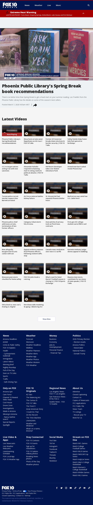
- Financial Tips (55, 353)
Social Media (56, 437)
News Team (77, 409)
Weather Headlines (33, 345)
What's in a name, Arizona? (33, 429)
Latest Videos (8, 361)
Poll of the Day (9, 370)
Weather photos (32, 464)
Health (5, 351)
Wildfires (29, 348)
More (58, 5)
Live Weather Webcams (8, 447)
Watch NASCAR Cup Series (80, 455)
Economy (53, 342)
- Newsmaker (78, 348)
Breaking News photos (32, 457)
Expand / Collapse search (88, 5)
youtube (71, 488)
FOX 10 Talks (31, 403)
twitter (61, 488)
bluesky (80, 488)
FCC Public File (78, 406)
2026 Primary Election (81, 339)
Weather (31, 335)
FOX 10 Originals (31, 389)
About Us (78, 388)
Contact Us (77, 397)
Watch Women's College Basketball (80, 468)
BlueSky (52, 458)
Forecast (29, 339)
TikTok (52, 443)
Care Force (7, 394)
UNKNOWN (30, 420)
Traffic (5, 379)
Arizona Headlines (10, 339)
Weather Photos (32, 359)
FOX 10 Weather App (11, 459)
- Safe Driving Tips (10, 382)
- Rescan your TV (79, 415)
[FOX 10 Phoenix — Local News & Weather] (11, 5)
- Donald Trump (79, 353)
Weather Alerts (32, 353)
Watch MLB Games (80, 451)
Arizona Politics (79, 345)
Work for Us (77, 418)
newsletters (89, 488)
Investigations (8, 408)
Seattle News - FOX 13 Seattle (57, 403)
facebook (57, 488)
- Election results (79, 342)
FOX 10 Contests (32, 440)
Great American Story (34, 409)
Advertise (76, 391)
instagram (66, 488)
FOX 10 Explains (9, 348)
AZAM (5, 342)
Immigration (7, 359)
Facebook (53, 449)
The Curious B (31, 400)
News (6, 335)
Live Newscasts (9, 443)
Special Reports (9, 422)
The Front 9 (30, 406)
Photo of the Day (33, 461)
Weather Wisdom (33, 362)
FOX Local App (8, 456)
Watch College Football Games (79, 447)
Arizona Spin (8, 391)
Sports (5, 376)
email (84, 488)
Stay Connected (34, 437)
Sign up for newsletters (30, 447)
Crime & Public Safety (11, 345)
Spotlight (6, 425)
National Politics (79, 351)
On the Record (32, 415)
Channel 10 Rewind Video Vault (10, 398)
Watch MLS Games (80, 475)
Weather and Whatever (31, 424)
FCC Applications (79, 403)
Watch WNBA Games (81, 472)
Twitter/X (53, 452)
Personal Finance (56, 350)
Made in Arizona (9, 411)
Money (53, 335)
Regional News (57, 388)
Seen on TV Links (9, 373)
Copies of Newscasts (81, 400)
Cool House (7, 402)
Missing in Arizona (10, 414)
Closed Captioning (80, 394)
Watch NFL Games (80, 443)
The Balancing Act (33, 397)
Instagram (53, 446)
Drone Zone (7, 405)
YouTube (52, 440)
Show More (46, 319)
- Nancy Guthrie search (9, 418)
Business (52, 339)
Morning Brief (8, 364)
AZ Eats (29, 394)
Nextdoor (53, 461)
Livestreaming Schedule (8, 452)
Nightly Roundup (9, 367)
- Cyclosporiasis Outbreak (9, 354)
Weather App (31, 356)
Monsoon (30, 342)
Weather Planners (33, 351)
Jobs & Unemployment (55, 346)
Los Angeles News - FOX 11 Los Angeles (57, 392)
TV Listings (77, 412)
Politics (77, 335)
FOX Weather (31, 365)
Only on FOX (9, 388)
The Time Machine (33, 418)
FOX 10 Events (32, 443)
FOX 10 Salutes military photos (32, 452)
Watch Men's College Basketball (81, 463)
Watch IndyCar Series (81, 459)
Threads (52, 455)
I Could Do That (32, 412)
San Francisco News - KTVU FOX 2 (57, 398)
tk (75, 488)
